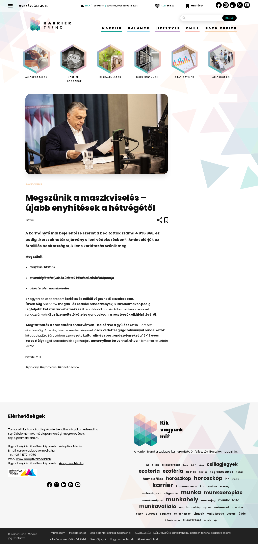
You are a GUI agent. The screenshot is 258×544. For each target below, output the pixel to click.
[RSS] (240, 5)
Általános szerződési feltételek (68, 539)
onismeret (221, 507)
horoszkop (178, 478)
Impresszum (57, 533)
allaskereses (171, 465)
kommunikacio (186, 486)
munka (191, 492)
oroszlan (237, 507)
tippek (198, 514)
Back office (33, 184)
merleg (225, 486)
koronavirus (208, 486)
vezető (231, 513)
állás (242, 514)
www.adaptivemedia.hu (33, 459)
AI (147, 465)
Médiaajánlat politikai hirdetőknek (110, 533)
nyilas (207, 507)
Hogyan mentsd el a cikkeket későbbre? (134, 539)
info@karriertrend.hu (83, 429)
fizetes (191, 472)
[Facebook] (219, 5)
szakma (165, 513)
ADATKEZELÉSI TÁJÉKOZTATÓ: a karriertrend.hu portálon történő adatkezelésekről (183, 533)
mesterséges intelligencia (158, 493)
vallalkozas (215, 514)
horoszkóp (208, 478)
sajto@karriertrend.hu (23, 438)
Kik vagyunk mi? (171, 429)
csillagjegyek (222, 464)
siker (139, 513)
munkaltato (228, 500)
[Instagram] (226, 5)
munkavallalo (157, 507)
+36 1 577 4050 (25, 455)
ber (193, 465)
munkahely (182, 499)
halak (239, 472)
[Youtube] (247, 5)
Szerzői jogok (98, 539)
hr (227, 479)
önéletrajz (210, 520)
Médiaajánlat (77, 533)
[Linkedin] (233, 5)
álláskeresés (192, 520)
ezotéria (173, 471)
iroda (235, 479)
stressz (151, 514)
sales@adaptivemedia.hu (36, 451)
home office (153, 479)
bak (185, 465)
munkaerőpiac (152, 500)
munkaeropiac (223, 493)
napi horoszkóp (190, 507)
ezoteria (149, 471)
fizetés (203, 472)
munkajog (208, 500)
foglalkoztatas (221, 472)
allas (155, 465)
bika (201, 465)
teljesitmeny (182, 513)
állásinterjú (172, 520)
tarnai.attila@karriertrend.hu (47, 429)
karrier (162, 485)
